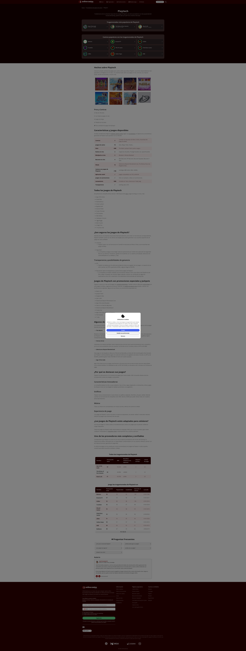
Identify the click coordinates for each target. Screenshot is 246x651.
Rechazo (123, 336)
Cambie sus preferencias (123, 333)
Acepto (123, 330)
